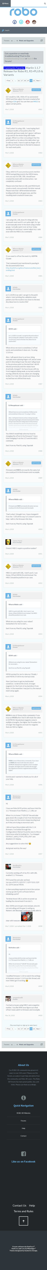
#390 (40, 529)
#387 (40, 384)
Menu (6, 3)
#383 (40, 201)
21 (34, 81)
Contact (23, 1136)
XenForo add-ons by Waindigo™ (24, 1248)
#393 (40, 634)
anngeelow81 (18, 998)
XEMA (15, 287)
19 (28, 81)
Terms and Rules (23, 1211)
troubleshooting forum (15, 58)
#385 (40, 276)
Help (23, 1128)
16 (19, 81)
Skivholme (17, 796)
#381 (40, 109)
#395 (40, 733)
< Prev (8, 81)
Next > (38, 81)
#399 (40, 986)
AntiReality (17, 865)
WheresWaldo (18, 89)
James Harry (17, 541)
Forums (23, 1121)
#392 (40, 583)
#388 (40, 451)
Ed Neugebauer (18, 121)
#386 (40, 308)
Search (30, 58)
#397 (40, 854)
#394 (40, 696)
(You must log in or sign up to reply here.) (23, 1025)
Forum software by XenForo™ (23, 1247)
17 (22, 81)
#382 (40, 153)
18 (25, 81)
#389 (40, 478)
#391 (40, 554)
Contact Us (19, 1205)
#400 (40, 1015)
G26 (15, 101)
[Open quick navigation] (41, 40)
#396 (40, 785)
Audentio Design (30, 1251)
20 (31, 81)
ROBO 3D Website (23, 1113)
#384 (40, 237)
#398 (40, 926)
